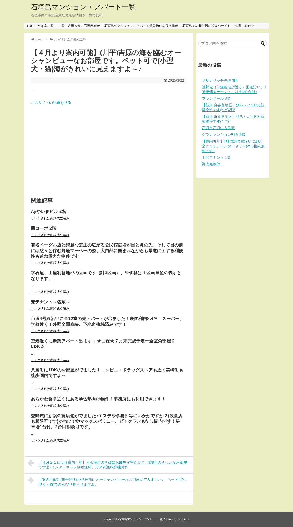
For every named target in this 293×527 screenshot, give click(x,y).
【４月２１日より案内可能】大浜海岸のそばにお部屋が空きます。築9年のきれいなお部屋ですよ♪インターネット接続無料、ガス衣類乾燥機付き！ (112, 464)
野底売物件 (211, 164)
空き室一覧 (46, 26)
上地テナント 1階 (216, 157)
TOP (30, 26)
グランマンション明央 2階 (223, 135)
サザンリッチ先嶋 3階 (220, 80)
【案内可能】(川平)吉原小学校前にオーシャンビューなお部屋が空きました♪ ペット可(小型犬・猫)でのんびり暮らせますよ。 (112, 482)
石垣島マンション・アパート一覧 (83, 7)
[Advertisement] (109, 151)
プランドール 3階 (216, 98)
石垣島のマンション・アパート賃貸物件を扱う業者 (141, 26)
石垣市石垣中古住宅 (218, 128)
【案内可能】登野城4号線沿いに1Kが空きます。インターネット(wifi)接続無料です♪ (233, 146)
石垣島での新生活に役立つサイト (206, 26)
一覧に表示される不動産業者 (79, 26)
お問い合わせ (244, 26)
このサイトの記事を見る (51, 103)
